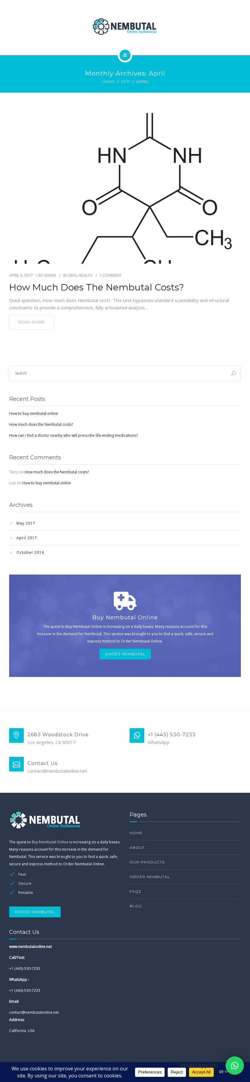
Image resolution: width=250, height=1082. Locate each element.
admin (50, 275)
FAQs (135, 891)
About (137, 847)
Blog (136, 906)
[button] (235, 1065)
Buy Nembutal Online (50, 842)
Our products (147, 862)
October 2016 (30, 552)
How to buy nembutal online (33, 413)
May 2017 (25, 523)
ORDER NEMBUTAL (125, 654)
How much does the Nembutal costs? (96, 287)
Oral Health (80, 275)
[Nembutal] (125, 26)
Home (108, 81)
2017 (125, 81)
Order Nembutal (150, 876)
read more (31, 322)
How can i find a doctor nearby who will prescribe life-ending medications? (73, 435)
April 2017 (26, 537)
